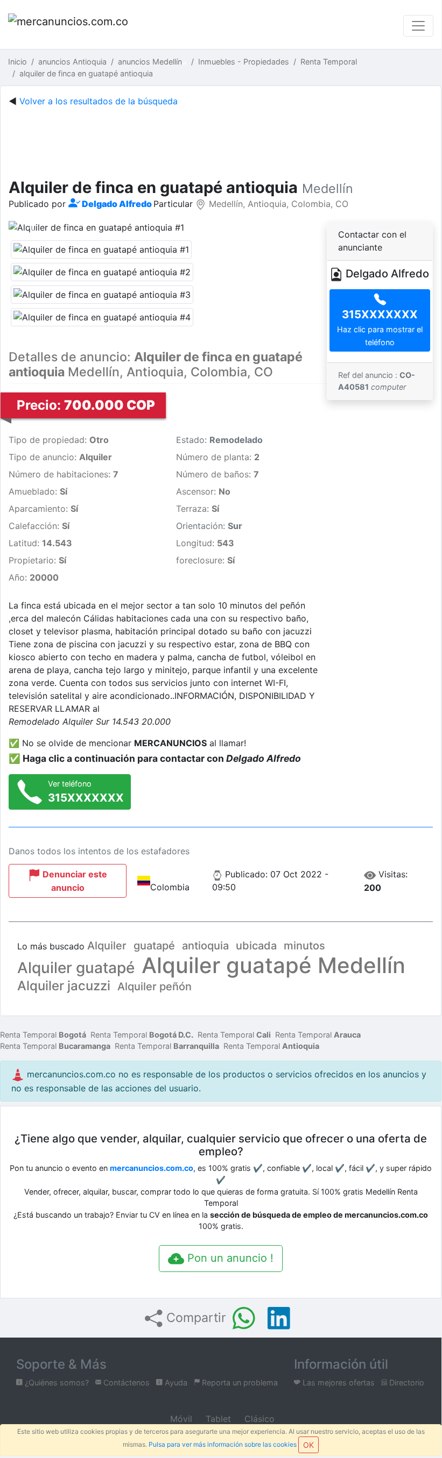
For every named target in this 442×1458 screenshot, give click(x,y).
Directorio (405, 1382)
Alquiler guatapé (76, 968)
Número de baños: (217, 474)
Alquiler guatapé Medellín (273, 965)
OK (308, 1444)
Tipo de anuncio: (60, 457)
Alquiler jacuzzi (63, 986)
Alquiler (107, 945)
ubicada (256, 945)
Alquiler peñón (154, 986)
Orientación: (209, 525)
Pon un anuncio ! (228, 1258)
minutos (304, 945)
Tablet (217, 1418)
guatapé (154, 945)
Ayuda (175, 1382)
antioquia (205, 945)
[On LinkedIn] (279, 1318)
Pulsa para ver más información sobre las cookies (223, 1444)
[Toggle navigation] (418, 26)
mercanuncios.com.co (151, 1168)
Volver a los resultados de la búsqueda (98, 101)
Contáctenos (125, 1382)
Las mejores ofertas (337, 1382)
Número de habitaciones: (63, 474)
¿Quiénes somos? (56, 1382)
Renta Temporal (43, 1034)
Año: (34, 577)
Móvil (179, 1418)
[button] (33, 227)
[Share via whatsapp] (244, 1318)
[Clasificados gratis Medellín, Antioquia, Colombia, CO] (70, 25)
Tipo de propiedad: (59, 439)
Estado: (219, 439)
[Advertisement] (221, 140)
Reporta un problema (239, 1382)
